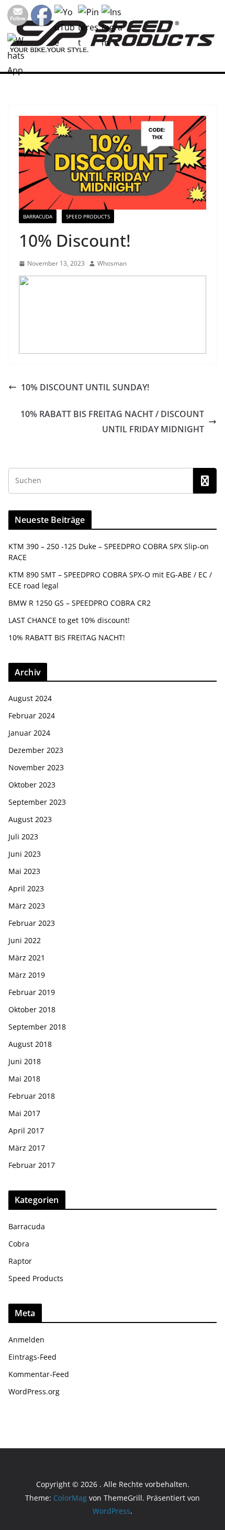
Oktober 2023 (31, 785)
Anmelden (26, 1340)
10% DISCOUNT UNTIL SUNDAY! (85, 387)
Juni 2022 (24, 940)
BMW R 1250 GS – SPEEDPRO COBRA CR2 (79, 603)
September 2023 (37, 802)
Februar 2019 (31, 992)
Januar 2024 (29, 733)
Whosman (112, 263)
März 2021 (26, 958)
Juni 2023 (24, 854)
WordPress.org (34, 1391)
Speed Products (88, 216)
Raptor (20, 1261)
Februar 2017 (31, 1165)
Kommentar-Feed (38, 1374)
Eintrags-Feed (32, 1357)
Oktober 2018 (31, 1009)
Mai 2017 (24, 1113)
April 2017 (26, 1130)
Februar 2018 (31, 1096)
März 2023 (26, 906)
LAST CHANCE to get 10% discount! (69, 620)
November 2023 (36, 767)
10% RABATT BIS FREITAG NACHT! (66, 637)
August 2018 (30, 1044)
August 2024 (30, 698)
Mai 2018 (24, 1079)
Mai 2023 (24, 871)
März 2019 (26, 975)
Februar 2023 (31, 923)
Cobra (18, 1244)
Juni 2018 (24, 1061)
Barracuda (37, 216)
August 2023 (30, 819)
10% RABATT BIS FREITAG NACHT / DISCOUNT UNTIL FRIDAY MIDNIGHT (112, 421)
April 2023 (26, 888)
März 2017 (26, 1148)
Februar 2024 (31, 715)
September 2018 (37, 1027)
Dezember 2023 (35, 750)
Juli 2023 (23, 837)
